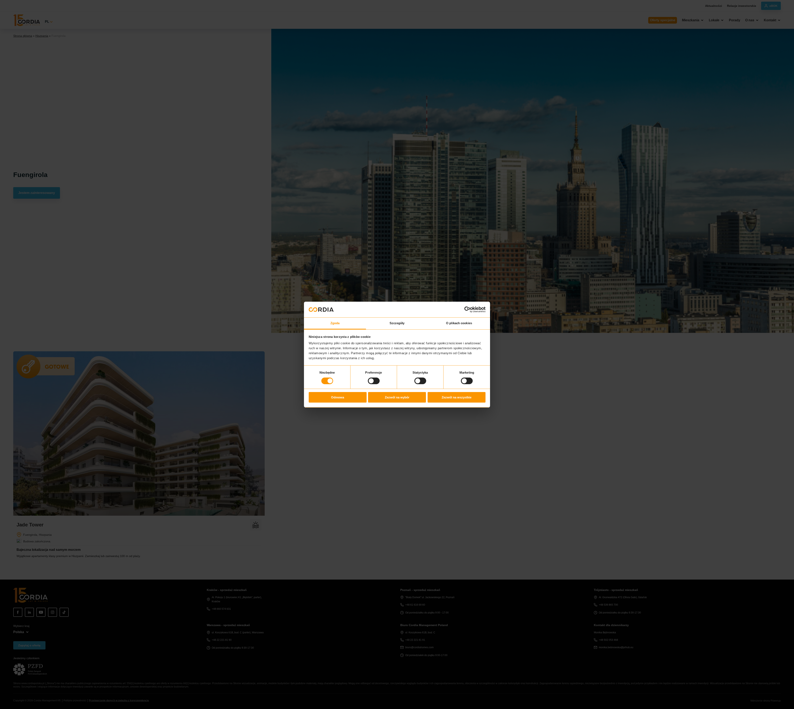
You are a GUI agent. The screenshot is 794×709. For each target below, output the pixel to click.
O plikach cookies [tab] (459, 323)
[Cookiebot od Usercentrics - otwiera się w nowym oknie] (467, 309)
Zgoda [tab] (335, 323)
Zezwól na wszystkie (456, 397)
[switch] (374, 381)
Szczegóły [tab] (397, 323)
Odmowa (337, 397)
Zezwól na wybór (397, 397)
